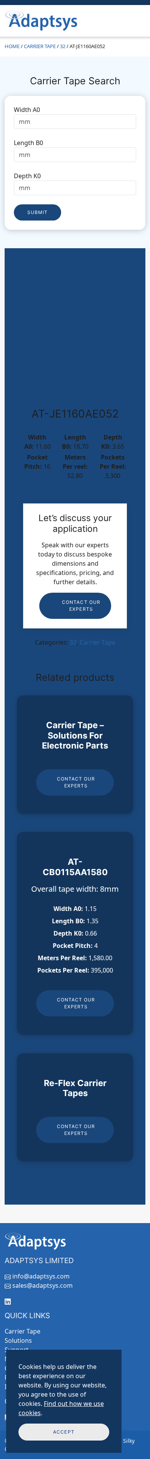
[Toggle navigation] (135, 20)
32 (62, 46)
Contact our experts (81, 605)
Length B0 (28, 143)
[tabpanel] (75, 163)
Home (12, 46)
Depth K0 (27, 176)
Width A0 (27, 109)
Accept (63, 1432)
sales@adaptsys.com (42, 1285)
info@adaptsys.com (41, 1276)
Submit (37, 212)
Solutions (18, 1340)
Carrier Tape (40, 46)
